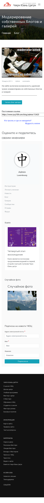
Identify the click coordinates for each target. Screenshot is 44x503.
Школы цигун (8, 389)
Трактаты (7, 458)
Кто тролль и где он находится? (17, 120)
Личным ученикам (12, 190)
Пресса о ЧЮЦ (9, 455)
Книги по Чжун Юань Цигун (13, 464)
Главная (6, 33)
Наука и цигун (8, 442)
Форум (7, 212)
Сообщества (9, 204)
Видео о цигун (8, 461)
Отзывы (8, 208)
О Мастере (7, 399)
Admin (17, 81)
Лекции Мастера (9, 448)
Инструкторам (10, 186)
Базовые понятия (10, 412)
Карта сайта (8, 424)
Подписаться (22, 361)
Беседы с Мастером (11, 452)
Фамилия (8, 351)
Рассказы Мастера (10, 445)
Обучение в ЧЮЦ (9, 402)
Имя (6, 341)
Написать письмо (10, 476)
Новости (8, 193)
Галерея (8, 201)
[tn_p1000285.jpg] (22, 300)
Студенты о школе (10, 405)
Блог (16, 33)
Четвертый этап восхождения (16, 253)
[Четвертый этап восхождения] (22, 237)
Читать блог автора (13, 102)
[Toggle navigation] (39, 4)
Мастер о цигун (9, 396)
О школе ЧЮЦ (8, 386)
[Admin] (22, 158)
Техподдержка (9, 479)
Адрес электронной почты (14, 332)
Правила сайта (9, 427)
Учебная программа (11, 392)
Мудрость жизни (32, 123)
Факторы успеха (9, 408)
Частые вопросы (10, 430)
